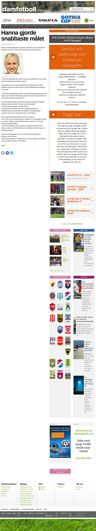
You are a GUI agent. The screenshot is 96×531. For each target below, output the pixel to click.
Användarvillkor (15, 509)
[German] (90, 3)
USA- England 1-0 (66, 260)
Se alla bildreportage (72, 224)
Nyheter (6, 25)
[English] (85, 3)
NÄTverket (81, 25)
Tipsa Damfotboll (78, 3)
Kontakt (70, 3)
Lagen (21, 25)
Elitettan (3, 493)
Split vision (89, 26)
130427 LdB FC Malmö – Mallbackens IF (79, 200)
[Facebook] (7, 153)
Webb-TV (28, 26)
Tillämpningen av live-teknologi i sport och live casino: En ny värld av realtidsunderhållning (27, 490)
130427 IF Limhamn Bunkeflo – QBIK (77, 188)
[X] (12, 153)
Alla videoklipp (59, 270)
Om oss (73, 26)
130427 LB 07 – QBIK (78, 175)
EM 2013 (3, 496)
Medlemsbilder (54, 25)
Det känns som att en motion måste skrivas (26, 503)
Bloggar (14, 25)
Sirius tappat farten (25, 500)
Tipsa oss (39, 509)
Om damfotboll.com (28, 509)
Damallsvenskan (6, 487)
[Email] (3, 153)
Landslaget (4, 491)
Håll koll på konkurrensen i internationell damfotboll (27, 497)
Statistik (78, 489)
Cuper (35, 25)
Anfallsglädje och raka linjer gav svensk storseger (89, 239)
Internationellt (5, 489)
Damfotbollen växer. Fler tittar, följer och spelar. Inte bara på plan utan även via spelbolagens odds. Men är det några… (89, 362)
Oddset (69, 102)
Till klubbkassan (65, 26)
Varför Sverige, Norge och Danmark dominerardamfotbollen (85, 319)
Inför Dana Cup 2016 (65, 249)
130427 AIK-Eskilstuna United (78, 212)
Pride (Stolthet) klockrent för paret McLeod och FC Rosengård (72, 39)
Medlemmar (43, 25)
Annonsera (79, 487)
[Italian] (92, 3)
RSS (45, 509)
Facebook (60, 487)
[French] (88, 3)
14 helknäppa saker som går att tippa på (88, 381)
